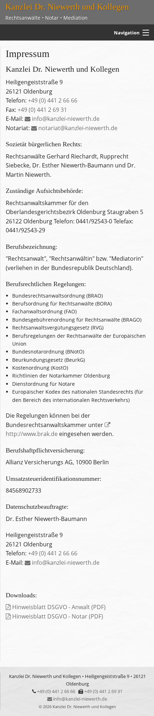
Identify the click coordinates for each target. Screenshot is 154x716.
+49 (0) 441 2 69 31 (42, 110)
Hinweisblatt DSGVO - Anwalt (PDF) (58, 607)
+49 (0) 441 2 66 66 (52, 100)
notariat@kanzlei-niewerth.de (77, 128)
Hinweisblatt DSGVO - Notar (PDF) (57, 616)
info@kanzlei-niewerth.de (65, 119)
